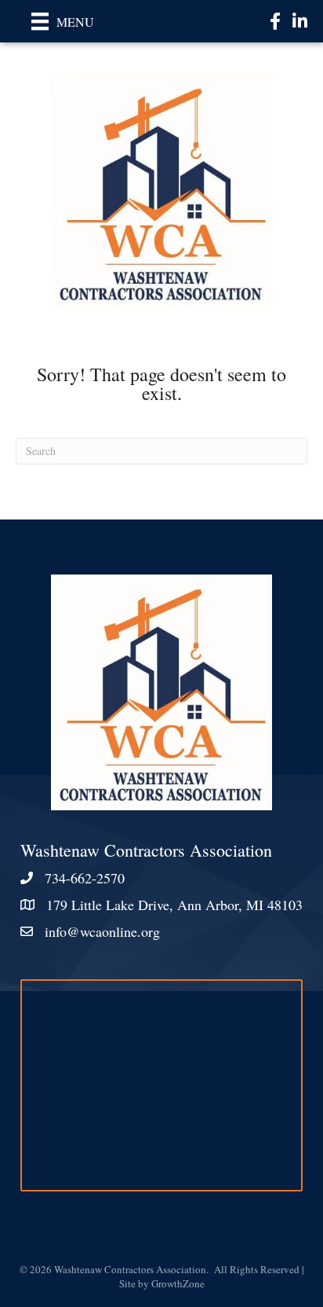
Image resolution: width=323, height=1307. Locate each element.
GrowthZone (178, 1283)
